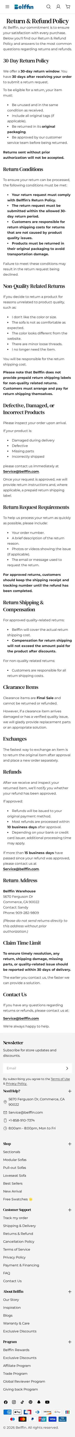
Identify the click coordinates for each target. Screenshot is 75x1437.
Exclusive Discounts (19, 1331)
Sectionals (11, 1152)
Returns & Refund (18, 1234)
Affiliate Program (17, 1366)
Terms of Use (60, 1079)
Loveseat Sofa (14, 1176)
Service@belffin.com (26, 1112)
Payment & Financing (21, 1265)
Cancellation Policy (18, 1242)
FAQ (6, 1273)
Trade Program (15, 1374)
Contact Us (12, 1281)
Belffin (21, 1428)
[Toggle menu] (7, 6)
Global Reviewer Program (24, 1381)
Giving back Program (20, 1389)
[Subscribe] (67, 1068)
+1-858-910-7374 (22, 1120)
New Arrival (12, 1191)
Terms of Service (16, 1249)
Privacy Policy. (16, 1083)
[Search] (48, 7)
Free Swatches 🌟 (18, 1199)
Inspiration (12, 1308)
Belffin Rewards (16, 1350)
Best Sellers (12, 1183)
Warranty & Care (16, 1323)
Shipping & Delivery (19, 1226)
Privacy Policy (14, 1257)
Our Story (11, 1300)
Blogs (7, 1315)
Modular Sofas (14, 1160)
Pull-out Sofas (14, 1168)
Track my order (15, 1218)
